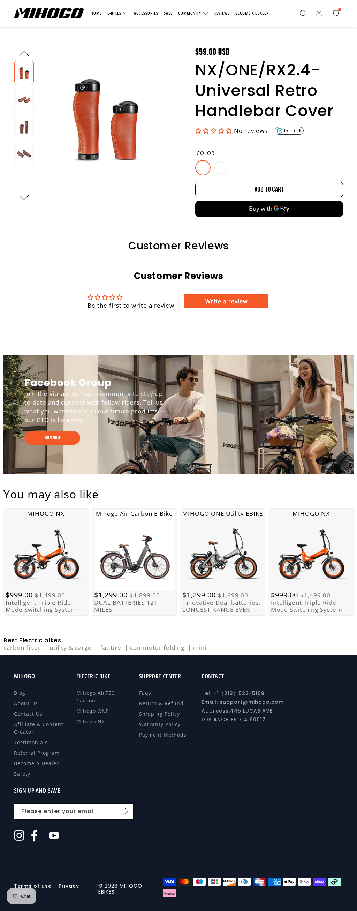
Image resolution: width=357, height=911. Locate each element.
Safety (22, 773)
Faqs (145, 693)
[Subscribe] (126, 811)
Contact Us (28, 713)
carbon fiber (23, 647)
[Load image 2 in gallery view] (24, 99)
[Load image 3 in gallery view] (24, 126)
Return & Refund (161, 703)
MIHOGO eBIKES (120, 888)
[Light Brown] (203, 167)
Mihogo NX (90, 721)
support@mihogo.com (252, 702)
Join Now (52, 438)
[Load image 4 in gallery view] (24, 153)
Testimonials (31, 742)
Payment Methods (163, 734)
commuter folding (158, 647)
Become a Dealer (36, 763)
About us (26, 703)
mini (199, 647)
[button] (303, 13)
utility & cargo (71, 647)
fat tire (111, 647)
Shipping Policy (159, 713)
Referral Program (37, 753)
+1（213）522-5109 (239, 693)
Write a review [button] (226, 301)
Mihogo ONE (92, 711)
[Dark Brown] (220, 167)
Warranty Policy (160, 724)
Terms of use (33, 885)
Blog (19, 693)
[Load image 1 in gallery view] (24, 72)
